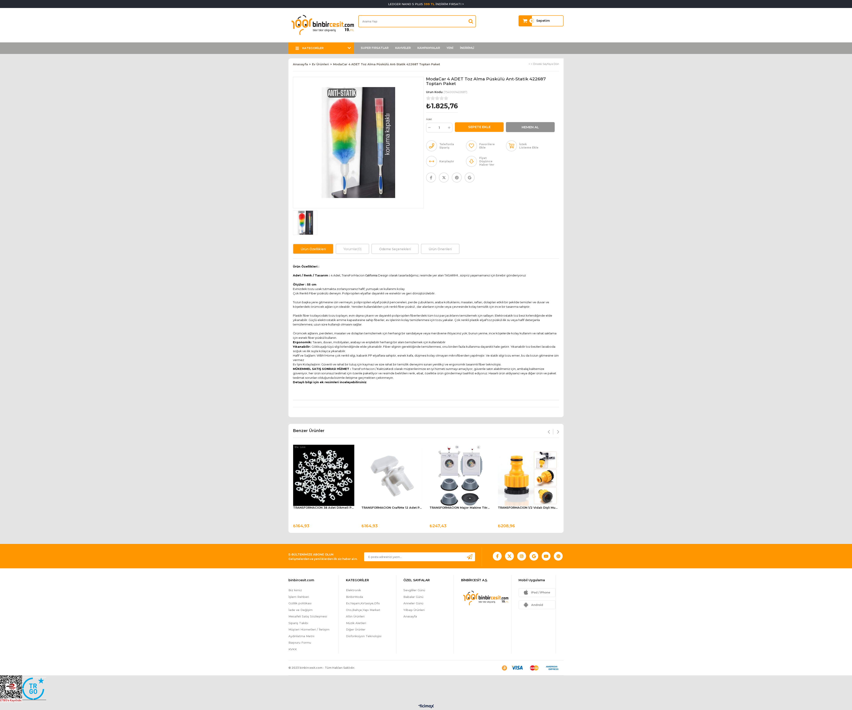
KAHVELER (403, 48)
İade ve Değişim (300, 610)
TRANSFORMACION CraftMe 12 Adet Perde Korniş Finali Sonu (392, 507)
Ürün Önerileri (440, 249)
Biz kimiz (295, 590)
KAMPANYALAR (428, 48)
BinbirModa (354, 597)
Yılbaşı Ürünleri (414, 610)
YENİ (450, 48)
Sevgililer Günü (414, 590)
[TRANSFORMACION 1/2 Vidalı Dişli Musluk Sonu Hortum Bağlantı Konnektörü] (528, 475)
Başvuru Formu (299, 642)
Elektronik (353, 590)
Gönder (469, 556)
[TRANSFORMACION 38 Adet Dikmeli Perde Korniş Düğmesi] (323, 475)
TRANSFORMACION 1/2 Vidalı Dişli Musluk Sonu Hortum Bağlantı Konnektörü (528, 507)
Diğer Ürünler (355, 629)
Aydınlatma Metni (301, 636)
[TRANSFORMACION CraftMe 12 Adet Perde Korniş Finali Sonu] (392, 475)
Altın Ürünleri (355, 616)
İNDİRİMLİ (467, 48)
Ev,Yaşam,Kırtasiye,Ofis (363, 603)
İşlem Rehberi (298, 597)
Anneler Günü (413, 603)
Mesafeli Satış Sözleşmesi (307, 616)
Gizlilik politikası (300, 603)
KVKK (292, 649)
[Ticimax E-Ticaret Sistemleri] (426, 706)
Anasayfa (410, 616)
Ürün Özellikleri (313, 249)
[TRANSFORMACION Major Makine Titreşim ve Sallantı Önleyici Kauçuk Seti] (460, 475)
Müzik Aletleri (356, 623)
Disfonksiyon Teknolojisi (363, 636)
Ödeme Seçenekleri (395, 249)
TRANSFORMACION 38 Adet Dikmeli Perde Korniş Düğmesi (323, 507)
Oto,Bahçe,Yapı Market (363, 610)
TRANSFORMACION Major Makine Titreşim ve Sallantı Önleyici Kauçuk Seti (460, 507)
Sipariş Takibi (298, 623)
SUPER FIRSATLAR (375, 48)
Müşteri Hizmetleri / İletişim (308, 629)
